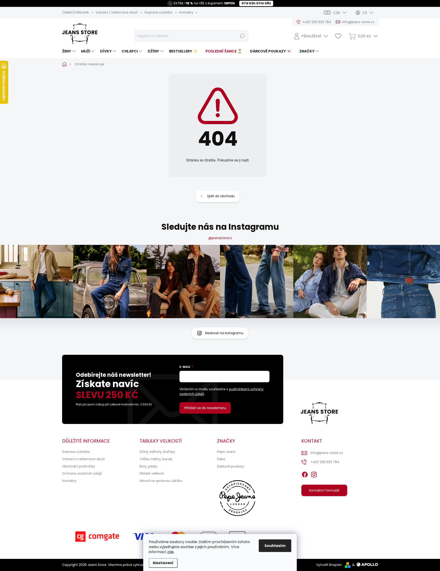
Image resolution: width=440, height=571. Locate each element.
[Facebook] (304, 473)
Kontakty (186, 12)
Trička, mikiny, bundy (156, 459)
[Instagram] (314, 473)
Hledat (242, 36)
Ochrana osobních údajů (82, 473)
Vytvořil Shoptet (329, 565)
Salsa (221, 459)
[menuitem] (69, 51)
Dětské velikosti (152, 473)
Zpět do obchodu (221, 196)
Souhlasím (275, 545)
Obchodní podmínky (78, 466)
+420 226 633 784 (325, 462)
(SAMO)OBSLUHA (75, 12)
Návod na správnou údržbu (161, 480)
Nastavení (163, 563)
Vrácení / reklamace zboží (117, 12)
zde (170, 552)
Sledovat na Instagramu (224, 333)
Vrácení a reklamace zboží (83, 459)
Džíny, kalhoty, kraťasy (157, 451)
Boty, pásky (148, 466)
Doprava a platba (158, 12)
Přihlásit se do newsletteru (205, 408)
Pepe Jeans (226, 451)
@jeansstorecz (220, 238)
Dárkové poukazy (230, 466)
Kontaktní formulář (324, 490)
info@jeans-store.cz (327, 453)
